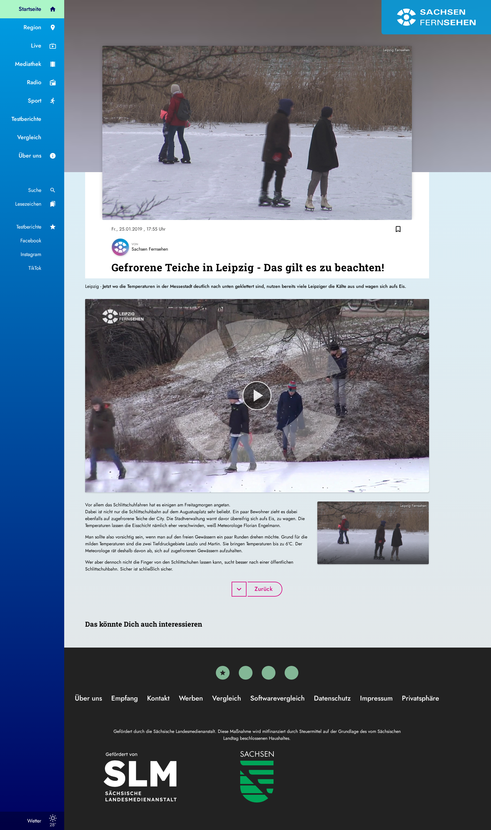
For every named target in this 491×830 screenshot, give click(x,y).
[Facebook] (246, 673)
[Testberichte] (223, 673)
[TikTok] (291, 673)
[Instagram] (268, 673)
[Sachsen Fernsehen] (436, 17)
